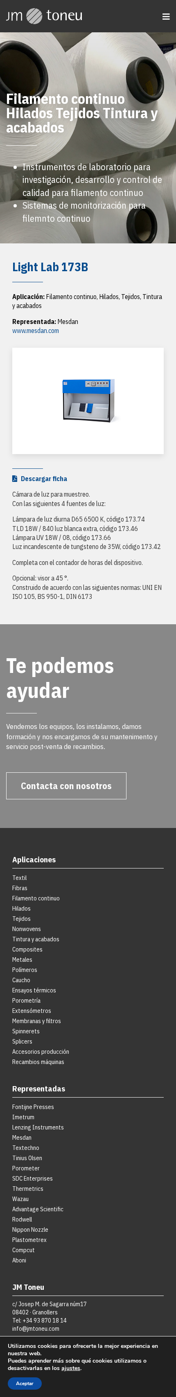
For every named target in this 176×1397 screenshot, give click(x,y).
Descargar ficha (42, 479)
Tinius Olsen (27, 1158)
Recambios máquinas (38, 1062)
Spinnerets (26, 1031)
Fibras (19, 888)
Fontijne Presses (33, 1107)
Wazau (20, 1199)
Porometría (26, 1000)
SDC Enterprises (32, 1178)
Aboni (19, 1260)
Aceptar (25, 1383)
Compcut (23, 1250)
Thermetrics (27, 1188)
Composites (27, 949)
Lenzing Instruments (38, 1127)
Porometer (26, 1168)
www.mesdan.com (35, 330)
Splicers (22, 1041)
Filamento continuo (36, 898)
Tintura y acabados (35, 939)
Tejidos (21, 918)
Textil (19, 878)
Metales (22, 959)
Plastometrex (29, 1240)
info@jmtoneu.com (35, 1328)
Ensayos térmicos (34, 990)
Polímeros (24, 970)
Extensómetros (31, 1011)
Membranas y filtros (36, 1021)
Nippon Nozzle (30, 1229)
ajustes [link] (70, 1368)
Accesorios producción (40, 1051)
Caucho (21, 980)
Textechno (25, 1148)
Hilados (21, 908)
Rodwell (22, 1219)
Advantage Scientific (37, 1209)
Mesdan (22, 1137)
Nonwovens (26, 929)
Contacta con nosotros (66, 786)
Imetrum (23, 1117)
